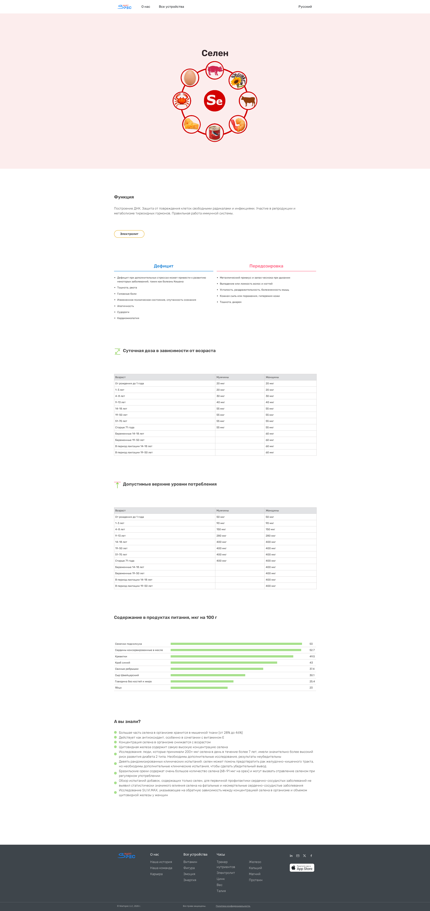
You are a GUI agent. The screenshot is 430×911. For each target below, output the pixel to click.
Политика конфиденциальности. (233, 905)
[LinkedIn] (291, 855)
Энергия (189, 880)
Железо (255, 862)
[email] (297, 855)
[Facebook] (311, 855)
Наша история (161, 862)
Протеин (256, 880)
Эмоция (189, 874)
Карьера (156, 874)
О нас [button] (145, 7)
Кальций (255, 868)
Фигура (189, 868)
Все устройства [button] (171, 7)
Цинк (221, 879)
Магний (255, 874)
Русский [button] (305, 7)
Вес (219, 885)
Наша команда (161, 868)
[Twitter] (304, 855)
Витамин (190, 862)
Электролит (129, 234)
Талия (221, 891)
